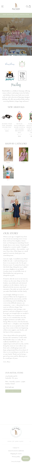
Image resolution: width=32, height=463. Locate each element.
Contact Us (16, 447)
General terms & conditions (16, 450)
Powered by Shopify (16, 461)
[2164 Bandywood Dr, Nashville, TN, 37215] (16, 395)
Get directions (13, 391)
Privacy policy (16, 456)
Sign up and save (15, 441)
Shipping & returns (16, 453)
